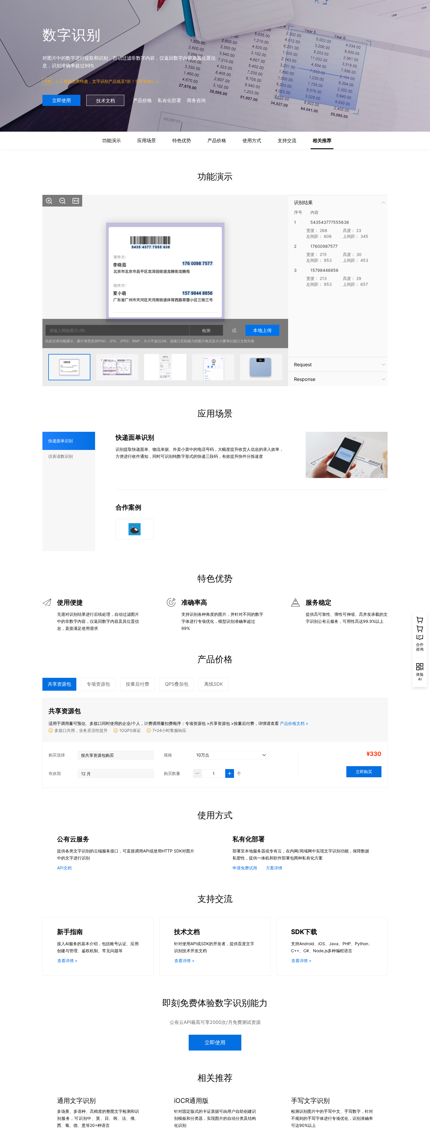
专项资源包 (98, 684)
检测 (206, 330)
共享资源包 (59, 684)
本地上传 (262, 330)
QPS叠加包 (176, 684)
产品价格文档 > (294, 723)
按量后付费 (137, 684)
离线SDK (213, 684)
